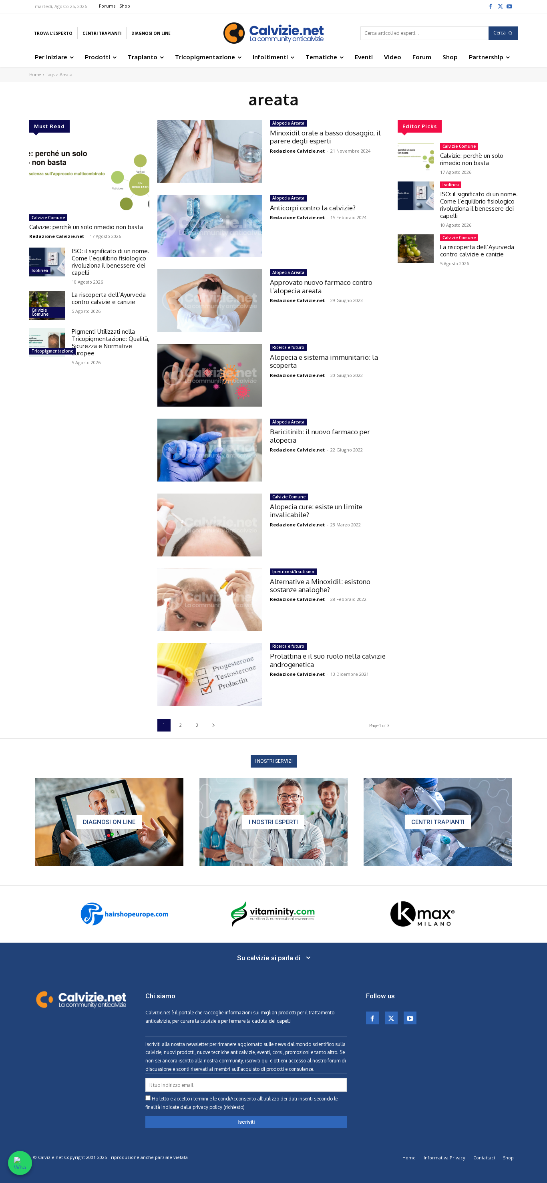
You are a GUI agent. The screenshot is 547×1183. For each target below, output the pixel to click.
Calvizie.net (157, 1013)
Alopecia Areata (288, 123)
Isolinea (40, 270)
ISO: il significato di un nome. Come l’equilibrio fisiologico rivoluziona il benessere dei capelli (110, 261)
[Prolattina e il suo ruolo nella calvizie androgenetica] (209, 674)
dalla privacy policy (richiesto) (212, 1107)
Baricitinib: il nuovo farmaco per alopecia (320, 435)
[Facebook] (490, 6)
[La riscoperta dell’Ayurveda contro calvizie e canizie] (47, 305)
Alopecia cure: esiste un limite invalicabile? (316, 510)
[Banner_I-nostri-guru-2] (273, 822)
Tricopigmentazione (52, 351)
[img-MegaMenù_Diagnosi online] (109, 822)
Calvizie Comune (48, 217)
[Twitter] (500, 6)
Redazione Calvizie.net (56, 236)
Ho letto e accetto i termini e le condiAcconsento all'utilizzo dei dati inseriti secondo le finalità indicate (241, 1103)
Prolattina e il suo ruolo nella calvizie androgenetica (328, 660)
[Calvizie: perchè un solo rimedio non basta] (89, 176)
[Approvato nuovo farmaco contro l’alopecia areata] (209, 300)
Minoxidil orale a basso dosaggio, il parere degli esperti (325, 137)
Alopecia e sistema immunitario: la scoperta (324, 361)
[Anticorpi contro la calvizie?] (209, 226)
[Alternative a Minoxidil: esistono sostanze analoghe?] (209, 599)
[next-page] (213, 725)
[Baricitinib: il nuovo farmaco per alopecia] (209, 450)
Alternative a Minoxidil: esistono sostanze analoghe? (320, 585)
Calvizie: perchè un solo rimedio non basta (86, 227)
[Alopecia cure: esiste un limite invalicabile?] (209, 525)
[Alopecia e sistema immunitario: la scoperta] (209, 375)
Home (35, 74)
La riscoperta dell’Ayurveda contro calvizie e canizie (109, 298)
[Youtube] (509, 6)
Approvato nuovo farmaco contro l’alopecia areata (321, 286)
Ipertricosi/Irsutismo (293, 571)
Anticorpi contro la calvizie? (313, 208)
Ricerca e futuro (288, 347)
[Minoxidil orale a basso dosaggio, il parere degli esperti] (209, 151)
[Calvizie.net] (273, 33)
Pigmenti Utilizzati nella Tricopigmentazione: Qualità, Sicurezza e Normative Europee (110, 342)
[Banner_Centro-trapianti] (438, 822)
